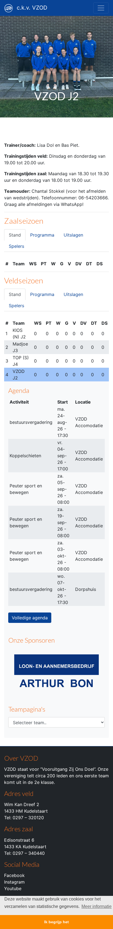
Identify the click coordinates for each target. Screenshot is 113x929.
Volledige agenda (30, 617)
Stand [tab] (15, 235)
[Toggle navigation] (101, 7)
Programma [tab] (42, 235)
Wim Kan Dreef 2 (21, 804)
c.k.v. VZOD (32, 7)
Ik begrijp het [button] (56, 922)
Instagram (14, 882)
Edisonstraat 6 (19, 840)
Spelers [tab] (16, 246)
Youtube (12, 888)
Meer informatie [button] (96, 906)
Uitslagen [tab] (73, 235)
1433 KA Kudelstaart (25, 846)
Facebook (14, 875)
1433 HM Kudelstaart (26, 811)
